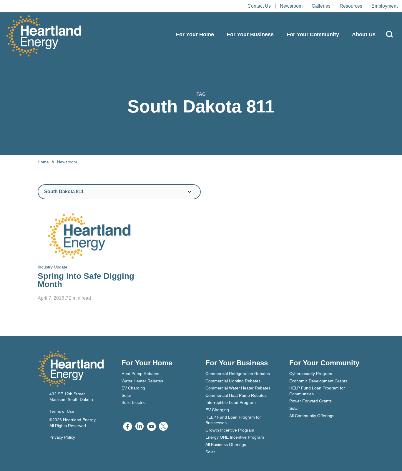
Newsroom (291, 6)
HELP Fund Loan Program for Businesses (233, 420)
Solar (126, 395)
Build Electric (133, 402)
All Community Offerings (311, 415)
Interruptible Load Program (230, 402)
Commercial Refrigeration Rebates (237, 373)
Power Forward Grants (310, 401)
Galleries (321, 6)
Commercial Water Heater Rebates (237, 388)
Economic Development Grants (318, 381)
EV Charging (133, 388)
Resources (351, 6)
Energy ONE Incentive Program (234, 437)
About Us (364, 34)
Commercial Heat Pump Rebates (236, 395)
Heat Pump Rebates (140, 373)
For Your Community (313, 34)
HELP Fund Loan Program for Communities (317, 391)
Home (43, 162)
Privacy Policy (62, 437)
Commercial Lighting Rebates (232, 381)
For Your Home (195, 34)
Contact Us (259, 6)
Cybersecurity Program (310, 373)
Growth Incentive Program (229, 430)
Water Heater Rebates (142, 381)
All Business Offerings (225, 444)
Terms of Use (61, 411)
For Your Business (250, 34)
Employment (384, 6)
